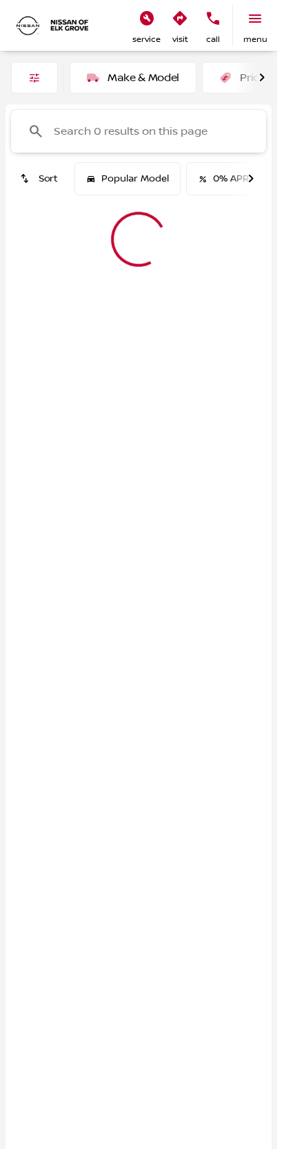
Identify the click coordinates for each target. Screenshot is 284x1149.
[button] (146, 25)
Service (146, 39)
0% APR (231, 178)
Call (213, 39)
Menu (255, 39)
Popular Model (135, 178)
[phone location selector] (213, 18)
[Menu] (255, 18)
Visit (180, 39)
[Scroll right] (262, 77)
